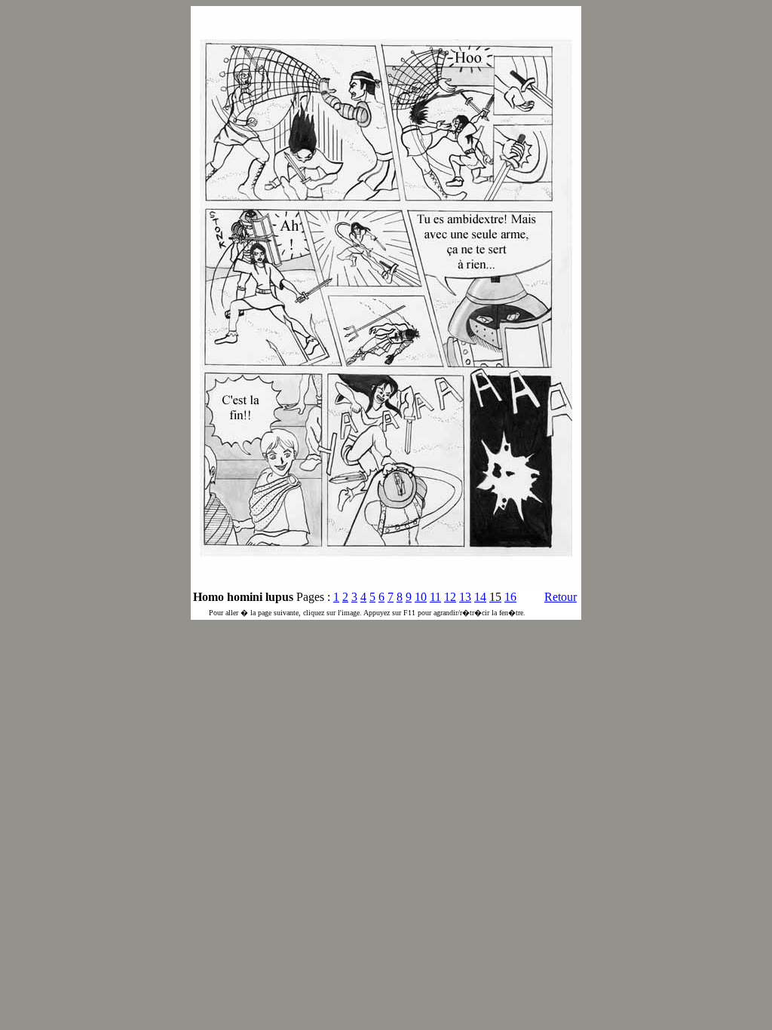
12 (450, 596)
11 (435, 596)
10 (421, 596)
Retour (560, 596)
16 (510, 596)
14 (480, 596)
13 (465, 596)
